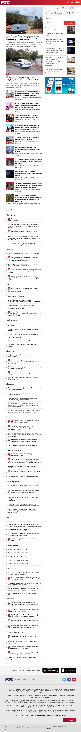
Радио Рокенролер (20, 712)
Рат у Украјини (12, 481)
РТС (16, 715)
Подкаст (10, 598)
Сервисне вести (13, 545)
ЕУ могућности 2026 (15, 632)
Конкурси (49, 715)
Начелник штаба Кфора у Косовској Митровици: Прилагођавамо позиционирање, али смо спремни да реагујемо (24, 238)
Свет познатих (62, 700)
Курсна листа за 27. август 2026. (18, 553)
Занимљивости (25, 700)
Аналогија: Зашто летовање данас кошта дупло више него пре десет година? (24, 610)
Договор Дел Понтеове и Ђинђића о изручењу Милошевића (24, 472)
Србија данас (12, 320)
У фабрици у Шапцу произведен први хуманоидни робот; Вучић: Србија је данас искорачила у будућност (27, 127)
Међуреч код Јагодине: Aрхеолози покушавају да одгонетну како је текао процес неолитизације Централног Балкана (23, 335)
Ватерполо (53, 695)
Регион (9, 249)
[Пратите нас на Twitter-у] (64, 680)
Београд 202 (57, 710)
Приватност (9, 727)
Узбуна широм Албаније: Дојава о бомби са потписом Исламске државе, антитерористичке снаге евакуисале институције (23, 258)
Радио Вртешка (45, 712)
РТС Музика (44, 707)
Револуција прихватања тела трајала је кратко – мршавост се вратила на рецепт (24, 573)
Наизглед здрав (70, 702)
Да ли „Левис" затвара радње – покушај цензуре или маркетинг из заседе (24, 578)
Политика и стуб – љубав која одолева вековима (23, 476)
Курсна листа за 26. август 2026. (18, 556)
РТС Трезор (34, 707)
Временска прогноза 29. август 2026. (19, 530)
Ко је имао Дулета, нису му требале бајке (23, 593)
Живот (16, 700)
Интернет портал (60, 715)
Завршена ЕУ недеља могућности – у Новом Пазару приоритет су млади (23, 637)
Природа (25, 702)
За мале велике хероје (55, 702)
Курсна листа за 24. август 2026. (18, 563)
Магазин (9, 700)
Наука (17, 702)
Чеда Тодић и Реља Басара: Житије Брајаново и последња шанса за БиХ (24, 621)
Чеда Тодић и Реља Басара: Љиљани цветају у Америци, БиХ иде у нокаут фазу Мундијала (23, 616)
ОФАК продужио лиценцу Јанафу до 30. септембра (24, 253)
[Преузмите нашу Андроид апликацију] (50, 670)
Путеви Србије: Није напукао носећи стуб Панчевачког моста (21, 393)
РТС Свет (31, 705)
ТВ (8, 705)
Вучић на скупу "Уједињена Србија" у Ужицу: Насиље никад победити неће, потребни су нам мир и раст (27, 105)
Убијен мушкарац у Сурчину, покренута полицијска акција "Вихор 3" (24, 355)
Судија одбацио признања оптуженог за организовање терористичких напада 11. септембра (24, 301)
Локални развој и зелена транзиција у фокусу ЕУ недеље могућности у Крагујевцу (23, 653)
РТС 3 (24, 705)
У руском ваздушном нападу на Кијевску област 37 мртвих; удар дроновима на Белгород (28, 161)
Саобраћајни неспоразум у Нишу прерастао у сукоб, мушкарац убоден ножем (27, 149)
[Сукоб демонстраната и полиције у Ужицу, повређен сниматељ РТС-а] (10, 118)
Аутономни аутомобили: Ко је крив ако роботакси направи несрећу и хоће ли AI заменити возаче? (23, 604)
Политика (10, 215)
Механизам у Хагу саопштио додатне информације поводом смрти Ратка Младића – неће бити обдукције (27, 93)
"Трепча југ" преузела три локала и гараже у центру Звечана (23, 219)
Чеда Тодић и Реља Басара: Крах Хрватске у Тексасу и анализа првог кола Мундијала (23, 626)
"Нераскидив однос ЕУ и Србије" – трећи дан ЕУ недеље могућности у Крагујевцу (24, 647)
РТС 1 (12, 705)
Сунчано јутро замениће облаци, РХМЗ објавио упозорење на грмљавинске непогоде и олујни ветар (24, 525)
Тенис (30, 695)
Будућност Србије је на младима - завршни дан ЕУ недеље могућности (23, 642)
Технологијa (43, 700)
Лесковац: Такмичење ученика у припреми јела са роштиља (23, 324)
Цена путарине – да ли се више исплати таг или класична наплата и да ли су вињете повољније (24, 440)
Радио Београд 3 (45, 710)
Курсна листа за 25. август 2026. (18, 560)
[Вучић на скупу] (10, 106)
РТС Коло (24, 707)
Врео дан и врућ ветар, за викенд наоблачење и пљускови (24, 539)
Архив (66, 712)
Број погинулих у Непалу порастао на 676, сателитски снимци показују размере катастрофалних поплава (21, 306)
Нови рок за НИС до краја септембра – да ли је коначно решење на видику (24, 421)
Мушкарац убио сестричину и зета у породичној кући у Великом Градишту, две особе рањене (22, 79)
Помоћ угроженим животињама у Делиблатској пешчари (23, 330)
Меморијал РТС (47, 697)
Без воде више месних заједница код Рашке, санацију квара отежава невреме (24, 388)
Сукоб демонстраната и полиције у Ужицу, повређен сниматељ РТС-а (22, 232)
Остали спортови (34, 697)
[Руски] (24, 20)
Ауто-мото (70, 695)
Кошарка (23, 695)
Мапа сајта (69, 720)
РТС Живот (59, 705)
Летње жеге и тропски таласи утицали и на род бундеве (22, 345)
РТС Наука (40, 705)
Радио (8, 710)
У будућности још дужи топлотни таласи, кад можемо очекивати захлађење (23, 534)
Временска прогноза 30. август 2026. (19, 521)
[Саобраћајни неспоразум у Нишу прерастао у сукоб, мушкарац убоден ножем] (10, 150)
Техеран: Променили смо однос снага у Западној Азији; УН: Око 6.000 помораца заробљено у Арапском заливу (29, 185)
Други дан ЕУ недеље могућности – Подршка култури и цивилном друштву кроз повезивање (22, 658)
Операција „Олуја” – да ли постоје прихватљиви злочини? (22, 467)
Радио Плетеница (69, 710)
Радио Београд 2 (31, 710)
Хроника (10, 351)
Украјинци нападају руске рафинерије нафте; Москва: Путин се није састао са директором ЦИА (23, 504)
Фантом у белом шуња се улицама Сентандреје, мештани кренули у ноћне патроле (23, 264)
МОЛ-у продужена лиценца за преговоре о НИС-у (24, 445)
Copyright (17, 727)
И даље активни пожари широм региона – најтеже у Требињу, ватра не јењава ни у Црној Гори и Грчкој (24, 277)
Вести (9, 689)
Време (9, 517)
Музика (34, 700)
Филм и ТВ (9, 702)
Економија (11, 417)
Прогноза (50, 13)
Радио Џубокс (33, 712)
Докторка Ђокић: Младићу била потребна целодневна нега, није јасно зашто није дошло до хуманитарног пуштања (23, 404)
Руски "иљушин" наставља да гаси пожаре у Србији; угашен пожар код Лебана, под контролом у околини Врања (23, 38)
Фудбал (15, 695)
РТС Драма (49, 705)
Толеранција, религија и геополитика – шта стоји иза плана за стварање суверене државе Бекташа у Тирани (24, 270)
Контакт (21, 715)
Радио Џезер (57, 712)
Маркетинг (29, 715)
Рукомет (44, 695)
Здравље (72, 700)
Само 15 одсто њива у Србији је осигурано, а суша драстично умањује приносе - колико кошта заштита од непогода (24, 434)
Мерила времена (13, 450)
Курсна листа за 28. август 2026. (18, 549)
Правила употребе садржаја (31, 727)
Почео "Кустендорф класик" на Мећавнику (21, 341)
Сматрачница (12, 568)
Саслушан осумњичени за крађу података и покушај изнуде (23, 378)
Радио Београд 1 (18, 710)
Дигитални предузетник (38, 702)
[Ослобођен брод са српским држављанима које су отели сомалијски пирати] (10, 174)
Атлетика (62, 695)
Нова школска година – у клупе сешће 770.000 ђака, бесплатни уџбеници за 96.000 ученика (24, 411)
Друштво (10, 384)
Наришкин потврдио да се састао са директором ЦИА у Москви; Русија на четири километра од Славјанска (23, 499)
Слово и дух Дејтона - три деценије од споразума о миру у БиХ (21, 454)
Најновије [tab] (49, 18)
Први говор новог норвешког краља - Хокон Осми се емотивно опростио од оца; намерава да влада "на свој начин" (23, 289)
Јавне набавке (40, 715)
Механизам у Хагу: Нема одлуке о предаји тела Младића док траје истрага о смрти (22, 399)
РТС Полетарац (55, 707)
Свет (8, 284)
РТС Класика (69, 705)
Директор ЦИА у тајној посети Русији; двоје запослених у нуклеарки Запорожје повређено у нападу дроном (23, 510)
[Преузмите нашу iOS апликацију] (68, 670)
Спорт (9, 695)
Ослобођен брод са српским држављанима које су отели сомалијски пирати (28, 173)
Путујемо (52, 700)
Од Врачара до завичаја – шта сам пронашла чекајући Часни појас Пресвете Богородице (23, 589)
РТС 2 (18, 705)
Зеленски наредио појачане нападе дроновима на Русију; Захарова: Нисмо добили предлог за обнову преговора (24, 492)
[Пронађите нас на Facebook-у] (69, 680)
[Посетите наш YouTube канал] (74, 680)
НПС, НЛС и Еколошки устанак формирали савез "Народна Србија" (21, 244)
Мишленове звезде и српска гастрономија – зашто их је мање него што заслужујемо (24, 584)
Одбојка (37, 695)
